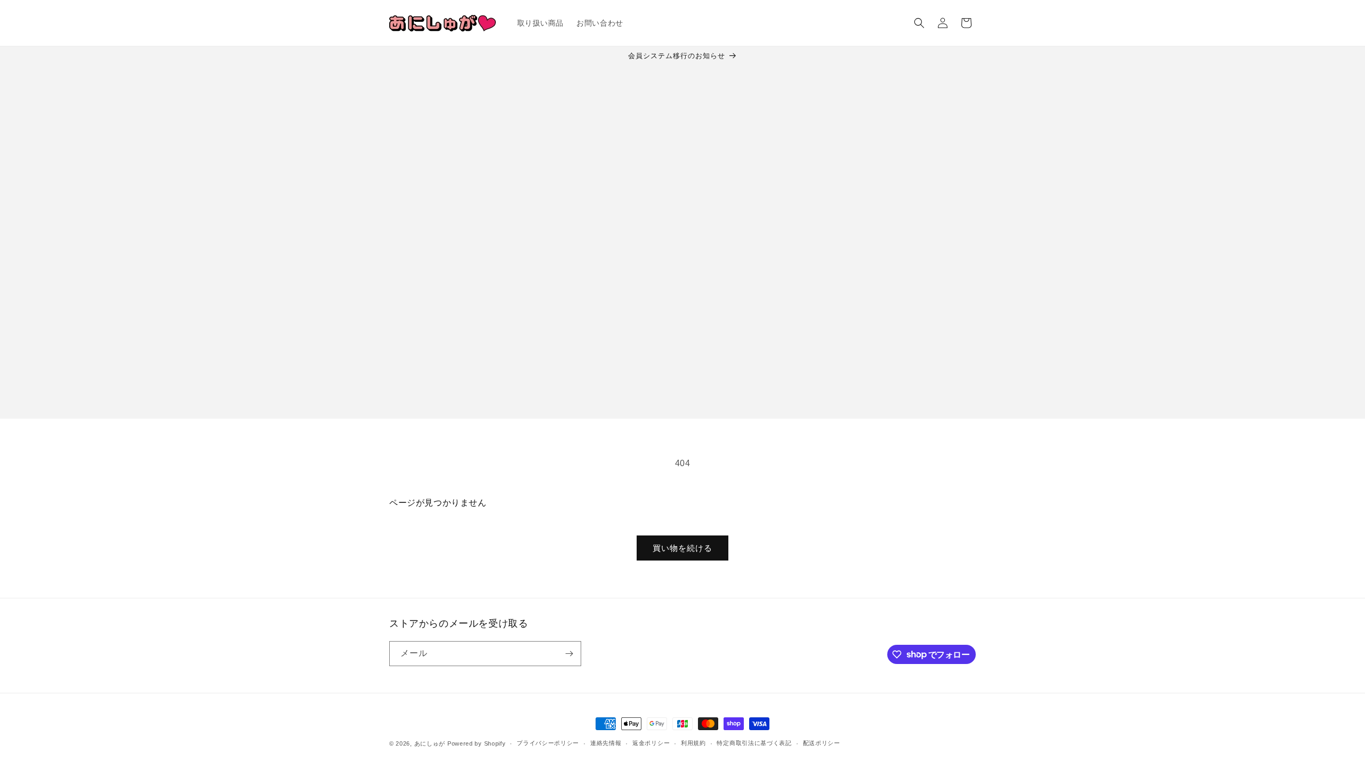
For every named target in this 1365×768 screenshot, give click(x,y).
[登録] (569, 653)
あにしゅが (430, 743)
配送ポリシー (821, 743)
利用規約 (693, 743)
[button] (919, 23)
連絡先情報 (606, 743)
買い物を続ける (682, 548)
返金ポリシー (651, 743)
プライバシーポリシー (548, 743)
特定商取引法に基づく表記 (754, 743)
